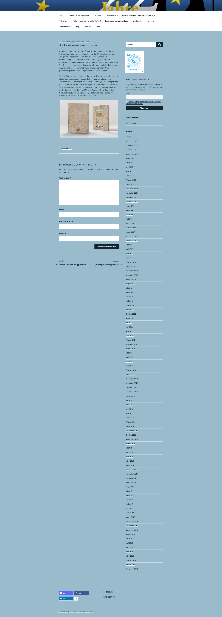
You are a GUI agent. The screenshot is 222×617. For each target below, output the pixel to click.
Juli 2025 (129, 163)
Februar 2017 (131, 513)
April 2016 (129, 552)
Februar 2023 (131, 262)
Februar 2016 (131, 560)
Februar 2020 (131, 370)
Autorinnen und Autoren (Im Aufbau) (87, 21)
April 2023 (129, 253)
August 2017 (130, 487)
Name (62, 209)
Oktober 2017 (131, 478)
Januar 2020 (130, 374)
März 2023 (130, 258)
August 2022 (130, 284)
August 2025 (130, 158)
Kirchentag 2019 (66, 93)
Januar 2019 (130, 426)
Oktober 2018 (131, 435)
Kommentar (65, 178)
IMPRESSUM (108, 592)
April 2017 (129, 504)
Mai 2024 (129, 215)
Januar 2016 (130, 565)
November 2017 (132, 474)
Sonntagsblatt (91, 51)
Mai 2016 (129, 547)
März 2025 (130, 176)
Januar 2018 (130, 465)
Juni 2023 (129, 249)
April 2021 (129, 331)
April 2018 (129, 457)
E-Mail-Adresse (66, 221)
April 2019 (129, 413)
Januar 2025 (130, 184)
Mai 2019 (129, 409)
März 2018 (130, 461)
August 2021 (130, 318)
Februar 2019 (131, 422)
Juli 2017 (129, 491)
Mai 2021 (129, 327)
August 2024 (130, 206)
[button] (66, 593)
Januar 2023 (130, 266)
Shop (98, 27)
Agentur (151, 21)
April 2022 (129, 301)
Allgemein (67, 149)
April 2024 (129, 219)
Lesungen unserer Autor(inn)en (117, 21)
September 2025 (132, 154)
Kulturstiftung (64, 27)
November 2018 (132, 431)
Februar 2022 (131, 305)
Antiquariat (137, 21)
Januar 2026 (130, 137)
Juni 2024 (129, 210)
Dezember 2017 (132, 469)
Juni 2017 (129, 495)
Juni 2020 (129, 357)
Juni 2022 (129, 292)
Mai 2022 (129, 297)
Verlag (61, 15)
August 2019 (130, 396)
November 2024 (132, 193)
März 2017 (130, 508)
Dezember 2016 (132, 521)
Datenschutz (63, 611)
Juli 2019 (129, 400)
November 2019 (132, 383)
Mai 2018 (129, 452)
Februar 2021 (131, 340)
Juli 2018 (129, 448)
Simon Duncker (82, 42)
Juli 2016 (129, 539)
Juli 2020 (129, 353)
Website (62, 233)
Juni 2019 (129, 405)
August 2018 (130, 444)
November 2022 (132, 275)
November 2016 (132, 526)
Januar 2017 (130, 517)
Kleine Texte (111, 15)
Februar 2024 (131, 227)
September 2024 (132, 202)
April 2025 (129, 171)
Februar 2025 (131, 180)
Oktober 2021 (131, 314)
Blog (77, 27)
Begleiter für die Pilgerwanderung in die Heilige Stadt (95, 82)
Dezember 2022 (132, 271)
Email (128, 94)
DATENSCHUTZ (109, 597)
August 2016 (130, 534)
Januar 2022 (130, 310)
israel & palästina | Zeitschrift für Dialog (137, 15)
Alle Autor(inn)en (132, 123)
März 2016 (130, 556)
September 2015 (132, 569)
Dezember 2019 (132, 379)
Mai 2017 (129, 500)
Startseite (87, 27)
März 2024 (130, 223)
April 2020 (130, 366)
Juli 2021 (129, 323)
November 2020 (132, 344)
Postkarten (63, 21)
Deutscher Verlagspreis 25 (80, 15)
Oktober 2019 (131, 387)
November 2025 (132, 145)
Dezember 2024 (132, 189)
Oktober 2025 (131, 150)
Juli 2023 (129, 245)
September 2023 (132, 241)
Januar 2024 (130, 232)
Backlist (97, 15)
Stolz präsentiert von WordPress (81, 611)
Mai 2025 (129, 167)
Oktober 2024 (131, 197)
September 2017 (132, 482)
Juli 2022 (129, 288)
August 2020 (131, 348)
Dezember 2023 (132, 236)
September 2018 (132, 439)
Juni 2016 (129, 543)
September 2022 (132, 279)
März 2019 (130, 418)
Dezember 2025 (132, 141)
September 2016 (132, 530)
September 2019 (132, 392)
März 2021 (130, 336)
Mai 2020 (129, 362)
